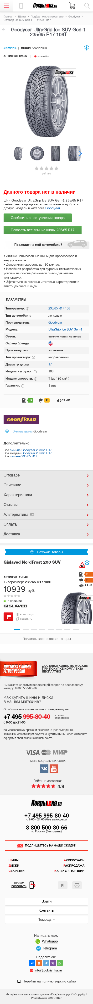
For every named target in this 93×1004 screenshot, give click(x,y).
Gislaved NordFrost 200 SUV (32, 562)
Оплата (10, 524)
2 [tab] (26, 629)
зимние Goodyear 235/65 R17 (31, 450)
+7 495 (27, 717)
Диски (14, 865)
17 (50, 364)
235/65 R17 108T (60, 308)
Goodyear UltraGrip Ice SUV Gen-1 (3, 29)
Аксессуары (74, 860)
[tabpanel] (46, 589)
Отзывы (11, 505)
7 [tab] (67, 629)
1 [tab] (17, 629)
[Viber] (53, 963)
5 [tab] (51, 629)
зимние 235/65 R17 (23, 456)
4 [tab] (42, 629)
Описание (12, 485)
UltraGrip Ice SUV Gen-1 (65, 329)
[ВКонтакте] (32, 963)
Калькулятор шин (69, 871)
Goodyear (52, 208)
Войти (46, 901)
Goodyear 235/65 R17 (36, 453)
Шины (14, 860)
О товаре (12, 475)
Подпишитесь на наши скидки (50, 845)
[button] (80, 153)
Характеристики (18, 495)
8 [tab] (76, 629)
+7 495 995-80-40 (46, 815)
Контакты (46, 910)
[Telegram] (46, 963)
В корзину (8, 616)
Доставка (12, 534)
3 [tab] (34, 629)
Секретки (17, 871)
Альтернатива (19, 514)
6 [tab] (59, 629)
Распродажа (73, 865)
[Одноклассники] (39, 963)
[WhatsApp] (60, 963)
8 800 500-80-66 (46, 827)
